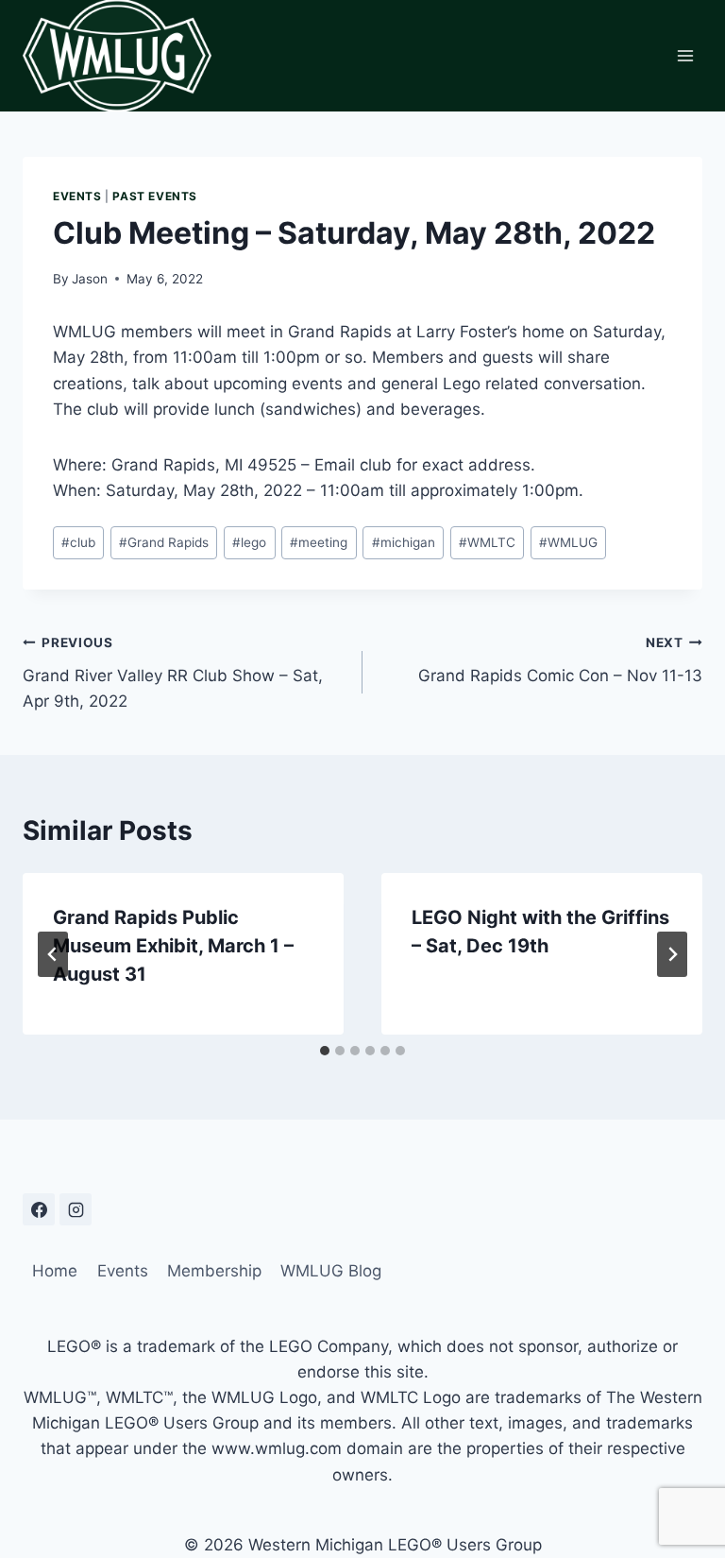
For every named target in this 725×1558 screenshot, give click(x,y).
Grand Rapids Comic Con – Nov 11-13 (560, 660)
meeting (318, 542)
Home (54, 1270)
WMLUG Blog (330, 1270)
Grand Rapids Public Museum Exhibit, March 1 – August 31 (173, 945)
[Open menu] (684, 55)
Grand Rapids (164, 542)
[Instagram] (75, 1209)
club (78, 542)
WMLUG (568, 542)
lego (249, 542)
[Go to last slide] (53, 954)
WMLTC (487, 542)
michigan (403, 542)
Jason (90, 278)
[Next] (672, 954)
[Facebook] (39, 1209)
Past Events (154, 196)
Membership (214, 1270)
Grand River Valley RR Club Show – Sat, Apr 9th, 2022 (173, 673)
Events (77, 196)
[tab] (324, 1050)
